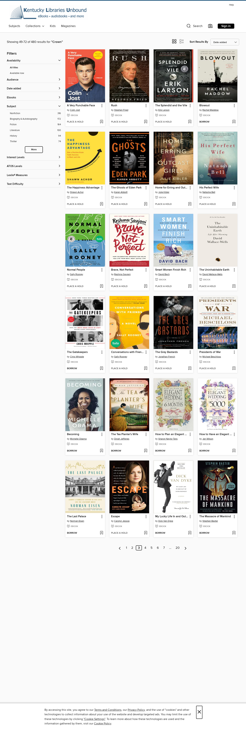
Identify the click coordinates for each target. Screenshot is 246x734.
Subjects (14, 26)
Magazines (68, 26)
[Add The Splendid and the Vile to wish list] (189, 122)
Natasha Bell (208, 192)
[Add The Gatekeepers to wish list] (101, 368)
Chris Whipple (77, 356)
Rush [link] (114, 105)
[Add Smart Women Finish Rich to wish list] (189, 286)
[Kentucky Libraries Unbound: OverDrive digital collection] (48, 12)
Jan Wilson (207, 438)
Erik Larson (163, 110)
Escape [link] (115, 516)
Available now (17, 73)
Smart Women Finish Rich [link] (170, 270)
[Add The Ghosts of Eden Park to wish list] (145, 204)
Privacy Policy (136, 710)
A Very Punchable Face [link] (81, 105)
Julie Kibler (163, 192)
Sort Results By (199, 42)
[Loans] (210, 26)
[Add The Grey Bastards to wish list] (189, 368)
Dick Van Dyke (165, 521)
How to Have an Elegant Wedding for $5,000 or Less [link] (215, 434)
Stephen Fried (121, 110)
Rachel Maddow (210, 110)
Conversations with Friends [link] (127, 352)
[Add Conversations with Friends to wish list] (145, 368)
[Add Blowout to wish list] (234, 122)
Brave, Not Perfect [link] (122, 270)
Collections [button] (34, 26)
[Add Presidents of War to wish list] (234, 368)
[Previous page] (119, 548)
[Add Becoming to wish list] (101, 451)
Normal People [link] (76, 270)
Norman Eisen (77, 521)
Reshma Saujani (122, 274)
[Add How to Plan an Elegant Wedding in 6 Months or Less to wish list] (189, 451)
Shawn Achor (77, 192)
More (34, 149)
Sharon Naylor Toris (168, 438)
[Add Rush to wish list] (145, 122)
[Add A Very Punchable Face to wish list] (101, 122)
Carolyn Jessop (121, 521)
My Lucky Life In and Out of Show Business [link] (171, 516)
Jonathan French (166, 356)
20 (178, 548)
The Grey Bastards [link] (166, 352)
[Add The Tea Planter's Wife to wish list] (145, 451)
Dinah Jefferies (121, 438)
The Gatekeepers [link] (77, 352)
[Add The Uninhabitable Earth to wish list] (234, 286)
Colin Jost (75, 110)
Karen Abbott (121, 192)
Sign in (226, 26)
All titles (14, 67)
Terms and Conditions (107, 710)
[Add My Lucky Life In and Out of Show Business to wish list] (189, 533)
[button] (194, 26)
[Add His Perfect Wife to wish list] (234, 204)
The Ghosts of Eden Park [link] (126, 187)
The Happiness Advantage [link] (83, 187)
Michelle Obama (78, 438)
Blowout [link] (204, 105)
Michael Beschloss (211, 356)
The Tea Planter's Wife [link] (124, 434)
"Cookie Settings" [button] (94, 719)
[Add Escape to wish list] (145, 533)
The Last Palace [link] (76, 516)
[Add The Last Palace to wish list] (101, 533)
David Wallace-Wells (212, 274)
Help (231, 5)
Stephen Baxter (210, 521)
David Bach (164, 274)
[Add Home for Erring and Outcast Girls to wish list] (189, 204)
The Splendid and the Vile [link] (171, 105)
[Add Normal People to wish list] (101, 286)
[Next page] (185, 548)
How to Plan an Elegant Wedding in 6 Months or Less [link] (171, 434)
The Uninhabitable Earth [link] (214, 270)
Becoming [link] (73, 434)
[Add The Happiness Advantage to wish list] (101, 204)
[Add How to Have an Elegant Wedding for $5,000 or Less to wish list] (234, 451)
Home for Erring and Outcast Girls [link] (171, 187)
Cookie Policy (102, 723)
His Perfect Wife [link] (209, 187)
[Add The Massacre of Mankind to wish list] (234, 533)
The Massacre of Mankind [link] (215, 516)
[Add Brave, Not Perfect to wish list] (145, 286)
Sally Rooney (76, 274)
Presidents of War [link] (210, 352)
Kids (53, 26)
